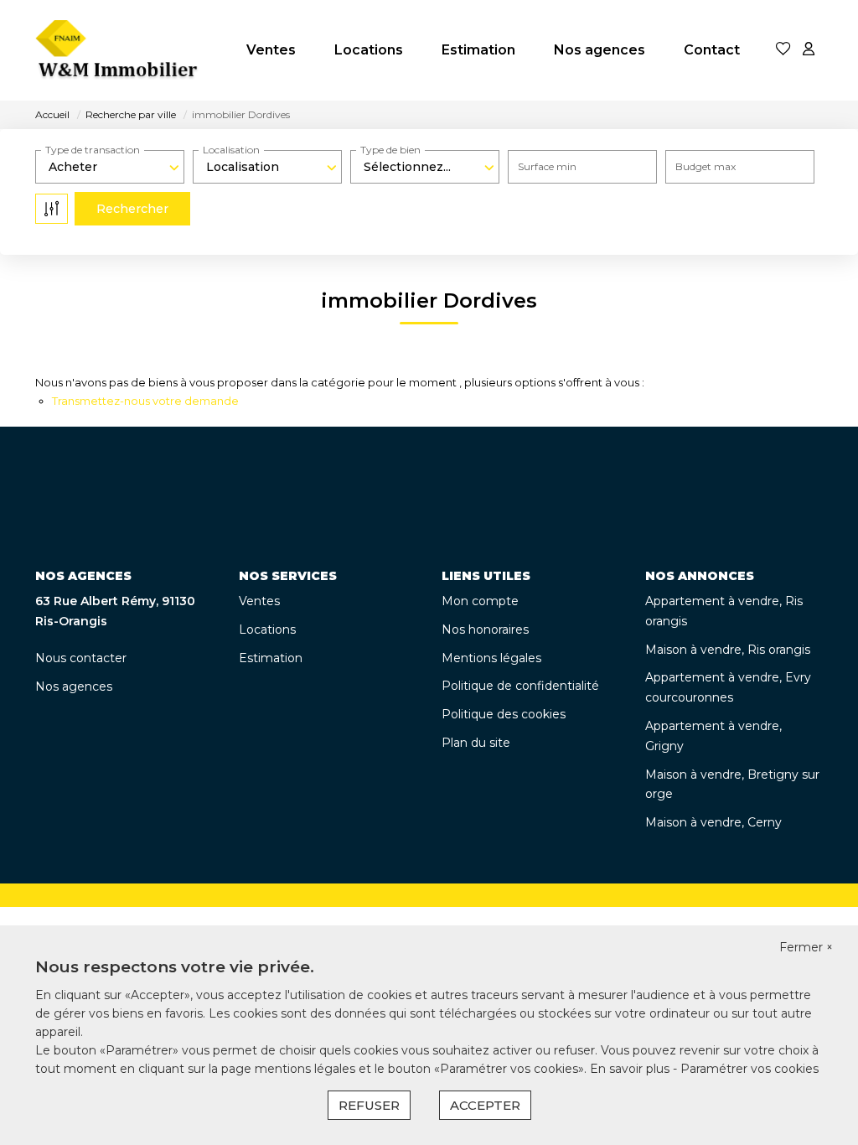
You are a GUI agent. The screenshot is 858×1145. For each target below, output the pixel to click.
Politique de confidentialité (520, 685)
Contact (712, 50)
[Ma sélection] (783, 50)
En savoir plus (631, 1068)
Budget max (705, 166)
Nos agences (599, 50)
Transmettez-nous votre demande (145, 400)
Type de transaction (92, 149)
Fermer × (806, 947)
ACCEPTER (485, 1105)
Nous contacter (81, 658)
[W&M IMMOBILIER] (118, 50)
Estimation (478, 50)
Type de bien (390, 149)
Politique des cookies (504, 714)
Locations (368, 50)
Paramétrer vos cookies (749, 1068)
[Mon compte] (808, 50)
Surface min (547, 166)
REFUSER (369, 1105)
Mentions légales (491, 658)
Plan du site (476, 742)
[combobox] (109, 167)
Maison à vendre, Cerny (713, 822)
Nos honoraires (485, 629)
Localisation (231, 149)
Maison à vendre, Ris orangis (727, 649)
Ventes (271, 50)
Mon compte (480, 601)
